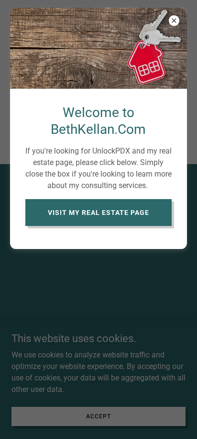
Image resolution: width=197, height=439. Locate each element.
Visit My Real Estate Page (98, 212)
